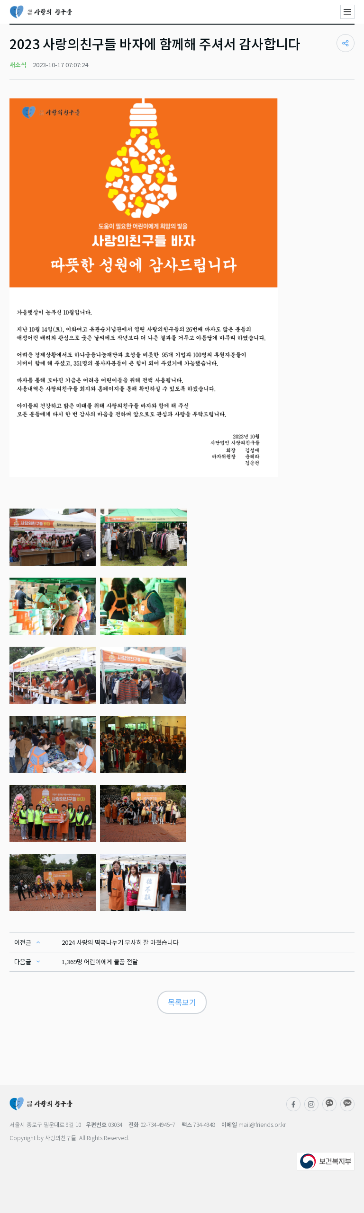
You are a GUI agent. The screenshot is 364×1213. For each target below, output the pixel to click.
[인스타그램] (311, 1104)
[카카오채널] (329, 1104)
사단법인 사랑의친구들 (41, 11)
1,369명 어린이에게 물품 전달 (100, 961)
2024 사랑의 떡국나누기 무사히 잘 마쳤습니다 (120, 942)
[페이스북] (293, 1104)
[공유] (346, 43)
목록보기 (182, 1002)
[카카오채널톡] (347, 1104)
